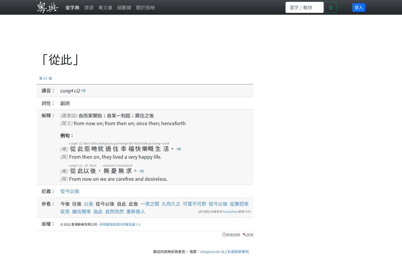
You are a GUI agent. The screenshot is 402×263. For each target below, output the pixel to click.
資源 (89, 7)
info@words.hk (212, 251)
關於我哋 (145, 7)
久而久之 (171, 203)
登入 (359, 7)
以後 (90, 203)
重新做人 (135, 211)
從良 (65, 211)
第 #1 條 (45, 78)
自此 (98, 211)
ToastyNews (230, 211)
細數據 (124, 7)
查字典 (72, 7)
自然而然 (114, 211)
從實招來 (239, 203)
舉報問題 (233, 234)
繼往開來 (81, 211)
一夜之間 (149, 203)
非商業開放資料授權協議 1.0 (119, 224)
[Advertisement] (144, 37)
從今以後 (69, 190)
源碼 (249, 234)
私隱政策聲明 (238, 251)
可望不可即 (194, 203)
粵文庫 (105, 7)
